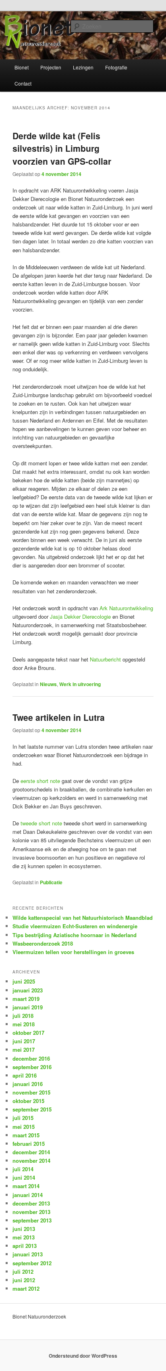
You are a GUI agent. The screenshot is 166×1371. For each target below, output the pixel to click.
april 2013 (24, 1246)
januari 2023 (27, 990)
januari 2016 (27, 1084)
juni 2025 (23, 981)
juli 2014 (22, 1169)
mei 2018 (23, 1024)
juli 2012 (22, 1271)
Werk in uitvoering (80, 684)
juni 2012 (23, 1280)
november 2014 (31, 1160)
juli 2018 (22, 1015)
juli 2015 (22, 1118)
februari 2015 (28, 1143)
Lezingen (83, 67)
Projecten (50, 67)
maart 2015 (25, 1135)
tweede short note (42, 823)
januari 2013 (27, 1254)
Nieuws (48, 684)
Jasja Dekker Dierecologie (80, 616)
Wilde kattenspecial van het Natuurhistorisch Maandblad (82, 917)
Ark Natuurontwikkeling (126, 608)
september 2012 (32, 1263)
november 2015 (31, 1092)
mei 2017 (23, 1049)
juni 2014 (23, 1177)
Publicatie (51, 882)
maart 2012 (25, 1288)
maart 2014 (25, 1186)
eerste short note (41, 781)
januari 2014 (27, 1195)
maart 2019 (25, 999)
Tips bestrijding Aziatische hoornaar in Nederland (74, 935)
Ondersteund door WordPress (83, 1355)
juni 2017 (23, 1041)
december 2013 (31, 1203)
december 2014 (31, 1152)
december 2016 (31, 1058)
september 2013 (32, 1220)
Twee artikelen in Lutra (58, 717)
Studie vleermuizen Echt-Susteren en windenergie (74, 926)
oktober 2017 (28, 1032)
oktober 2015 (28, 1101)
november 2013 (31, 1212)
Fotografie (116, 67)
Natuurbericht (105, 659)
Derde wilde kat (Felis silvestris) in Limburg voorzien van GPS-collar (61, 148)
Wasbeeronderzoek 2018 (42, 943)
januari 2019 (27, 1007)
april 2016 (24, 1075)
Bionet (22, 67)
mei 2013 (23, 1237)
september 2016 (32, 1067)
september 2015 (32, 1109)
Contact (23, 83)
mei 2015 (23, 1126)
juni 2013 (23, 1229)
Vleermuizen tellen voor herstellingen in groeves (73, 952)
